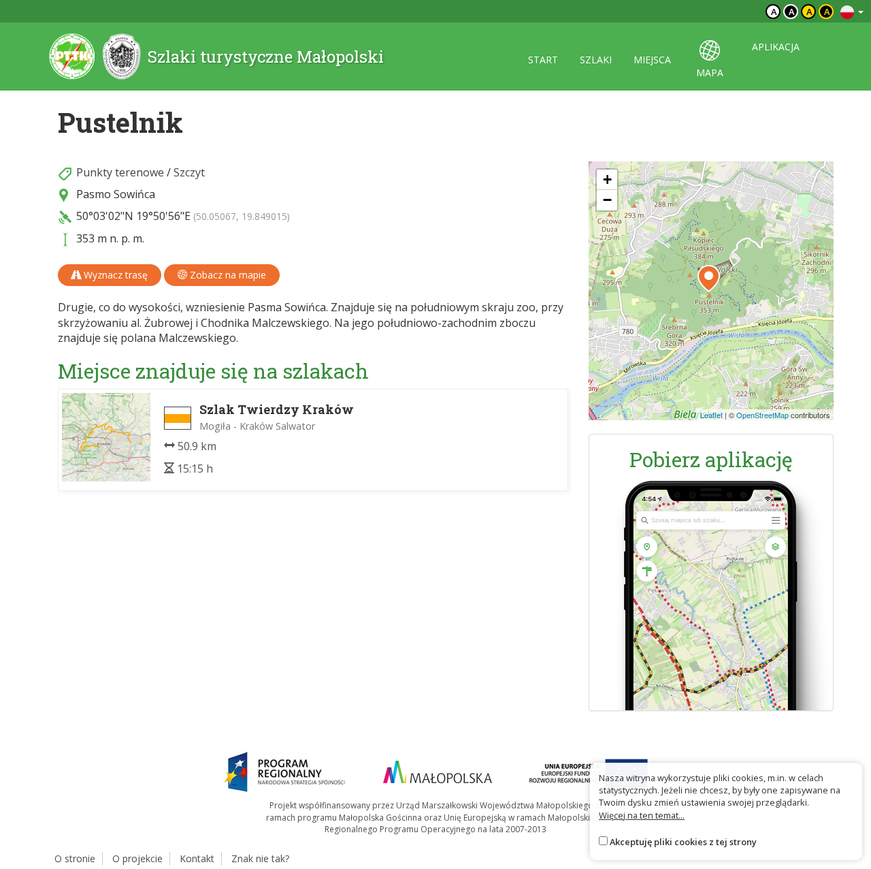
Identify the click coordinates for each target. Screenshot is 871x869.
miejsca (652, 59)
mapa (709, 72)
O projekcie (137, 858)
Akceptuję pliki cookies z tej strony (683, 842)
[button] (708, 278)
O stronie (74, 858)
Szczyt (189, 172)
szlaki (596, 59)
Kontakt (197, 858)
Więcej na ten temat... (642, 815)
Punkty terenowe (120, 172)
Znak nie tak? (260, 858)
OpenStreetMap (762, 414)
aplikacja (776, 46)
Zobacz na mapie (226, 274)
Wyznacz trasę (114, 274)
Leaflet (711, 414)
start (543, 59)
